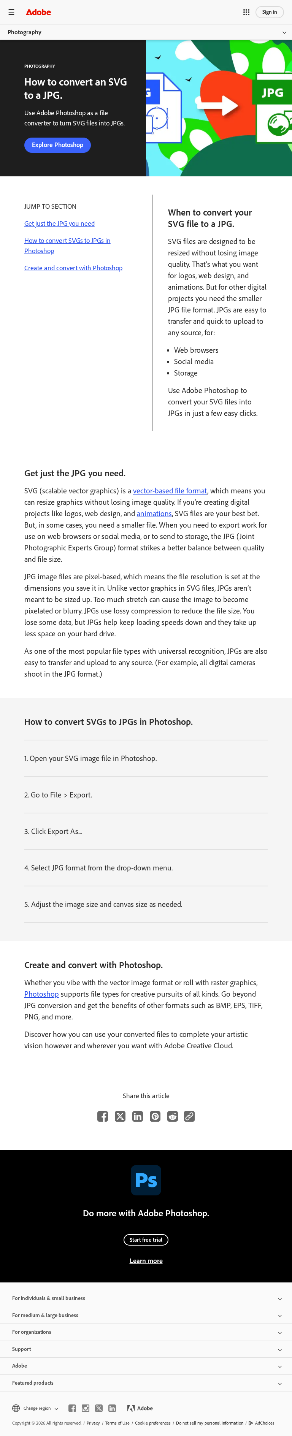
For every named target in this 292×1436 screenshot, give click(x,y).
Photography (24, 32)
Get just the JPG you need (59, 223)
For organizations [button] (31, 1332)
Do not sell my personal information (209, 1423)
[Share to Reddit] (172, 1116)
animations (154, 513)
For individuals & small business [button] (48, 1298)
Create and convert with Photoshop (73, 268)
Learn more (146, 1261)
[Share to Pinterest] (155, 1116)
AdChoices (265, 1423)
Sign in (269, 12)
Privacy (93, 1423)
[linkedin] (112, 1408)
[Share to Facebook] (102, 1116)
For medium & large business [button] (45, 1315)
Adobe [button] (19, 1366)
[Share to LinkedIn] (137, 1116)
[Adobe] (38, 12)
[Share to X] (120, 1116)
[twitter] (99, 1408)
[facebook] (72, 1408)
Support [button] (21, 1349)
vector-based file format (170, 490)
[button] (246, 12)
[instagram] (85, 1408)
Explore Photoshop (57, 145)
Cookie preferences (153, 1423)
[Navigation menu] (11, 12)
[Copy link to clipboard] (189, 1116)
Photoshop (41, 994)
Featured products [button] (33, 1383)
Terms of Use (117, 1423)
